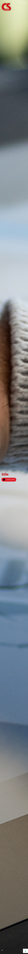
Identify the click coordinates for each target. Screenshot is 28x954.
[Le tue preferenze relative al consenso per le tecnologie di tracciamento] (25, 951)
